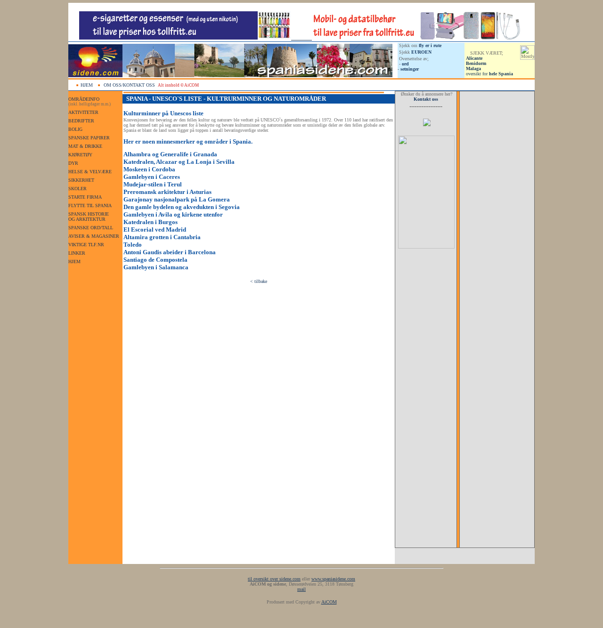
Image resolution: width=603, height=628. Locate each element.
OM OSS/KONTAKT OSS (129, 85)
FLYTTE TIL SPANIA (90, 205)
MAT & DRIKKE (85, 146)
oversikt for (489, 73)
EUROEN (421, 52)
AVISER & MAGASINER (93, 236)
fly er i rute (430, 45)
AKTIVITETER (83, 112)
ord (405, 63)
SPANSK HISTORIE (88, 214)
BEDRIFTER (81, 120)
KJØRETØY (80, 154)
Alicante (474, 58)
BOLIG (75, 129)
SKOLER (77, 188)
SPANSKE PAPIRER (89, 137)
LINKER (76, 253)
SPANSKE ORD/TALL (90, 227)
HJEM (87, 85)
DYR (73, 163)
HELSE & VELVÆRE (90, 171)
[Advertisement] (426, 406)
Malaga (473, 68)
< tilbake (258, 281)
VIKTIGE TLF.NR (86, 244)
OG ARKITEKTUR (87, 219)
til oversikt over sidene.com (274, 578)
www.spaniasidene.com (333, 578)
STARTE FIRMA (85, 197)
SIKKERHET (81, 180)
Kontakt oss (426, 99)
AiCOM (329, 601)
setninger (409, 69)
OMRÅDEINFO (83, 99)
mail (301, 589)
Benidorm (476, 63)
